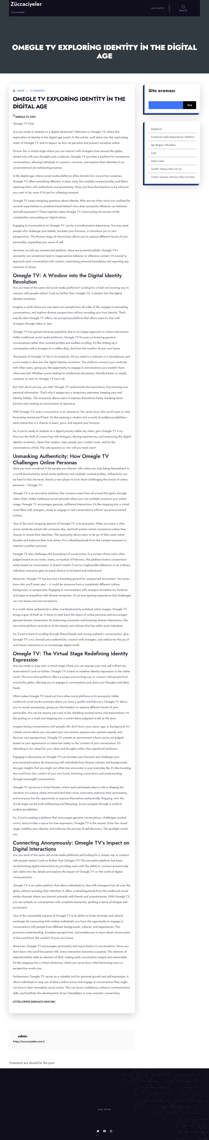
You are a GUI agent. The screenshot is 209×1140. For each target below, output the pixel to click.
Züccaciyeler (26, 4)
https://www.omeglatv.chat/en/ (34, 1001)
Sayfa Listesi (157, 161)
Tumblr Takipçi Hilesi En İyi (166, 169)
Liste (153, 153)
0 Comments (37, 90)
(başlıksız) (156, 129)
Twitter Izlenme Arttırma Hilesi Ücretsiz (173, 177)
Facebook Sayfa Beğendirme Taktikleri (173, 137)
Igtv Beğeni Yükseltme (163, 145)
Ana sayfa (157, 8)
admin (20, 90)
